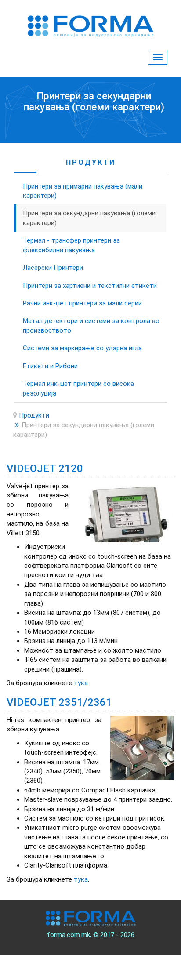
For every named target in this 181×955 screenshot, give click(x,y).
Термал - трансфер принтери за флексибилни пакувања (71, 245)
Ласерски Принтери (53, 268)
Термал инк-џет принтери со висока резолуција (78, 388)
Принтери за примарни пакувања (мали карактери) (82, 191)
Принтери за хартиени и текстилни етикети (90, 286)
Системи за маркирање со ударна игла (82, 348)
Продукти (34, 415)
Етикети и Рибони (50, 366)
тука (81, 683)
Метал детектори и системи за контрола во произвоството (91, 325)
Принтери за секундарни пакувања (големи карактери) (89, 217)
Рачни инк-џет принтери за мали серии (82, 303)
